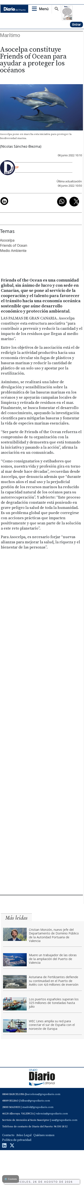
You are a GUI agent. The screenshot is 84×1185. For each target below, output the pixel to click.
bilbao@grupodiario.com (35, 1100)
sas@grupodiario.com (64, 1120)
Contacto (8, 1135)
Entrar (76, 24)
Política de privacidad (16, 1140)
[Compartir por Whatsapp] (62, 201)
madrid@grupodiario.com (37, 1107)
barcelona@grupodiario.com (43, 1094)
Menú (43, 8)
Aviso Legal (24, 1135)
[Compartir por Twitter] (74, 201)
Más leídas (16, 917)
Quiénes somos (43, 1135)
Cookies (10, 1178)
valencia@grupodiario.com (52, 1113)
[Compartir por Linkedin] (4, 201)
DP (17, 167)
